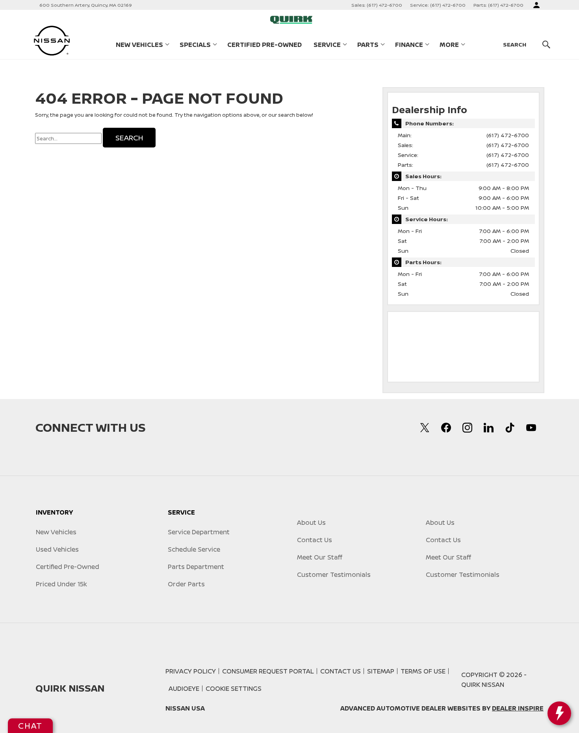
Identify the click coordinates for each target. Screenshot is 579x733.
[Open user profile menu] (536, 5)
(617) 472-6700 (507, 135)
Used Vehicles (57, 549)
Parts (368, 44)
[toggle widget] (559, 713)
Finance (409, 44)
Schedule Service (194, 549)
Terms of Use (423, 671)
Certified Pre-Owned (264, 44)
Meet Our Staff (319, 557)
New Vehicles (139, 44)
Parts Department (196, 566)
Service (327, 44)
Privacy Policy (190, 671)
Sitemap (380, 671)
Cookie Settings (234, 688)
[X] (424, 427)
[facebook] (446, 427)
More (449, 46)
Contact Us (314, 539)
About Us (311, 522)
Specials (195, 44)
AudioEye (184, 688)
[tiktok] (509, 427)
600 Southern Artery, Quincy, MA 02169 (85, 5)
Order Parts (186, 584)
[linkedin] (488, 427)
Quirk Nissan (482, 684)
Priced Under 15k (61, 584)
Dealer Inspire (518, 708)
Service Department (199, 532)
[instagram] (467, 427)
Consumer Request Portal (268, 671)
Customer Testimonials (334, 574)
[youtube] (531, 427)
